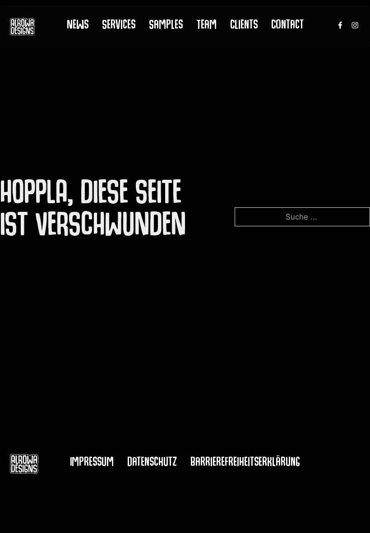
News (77, 26)
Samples (166, 26)
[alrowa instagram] (355, 26)
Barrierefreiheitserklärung (245, 463)
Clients (244, 26)
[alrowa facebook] (340, 26)
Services (118, 26)
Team (206, 26)
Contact (287, 26)
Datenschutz (152, 463)
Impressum (92, 463)
